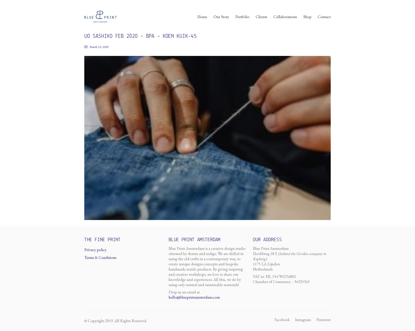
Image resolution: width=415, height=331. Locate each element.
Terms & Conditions (100, 257)
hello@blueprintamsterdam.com (194, 297)
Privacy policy (95, 249)
